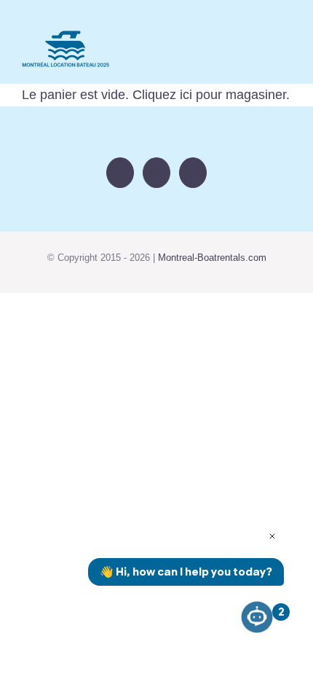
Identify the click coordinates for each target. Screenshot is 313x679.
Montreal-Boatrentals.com (212, 257)
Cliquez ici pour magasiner (209, 94)
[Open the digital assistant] (257, 617)
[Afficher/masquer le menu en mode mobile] (285, 53)
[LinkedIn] (193, 172)
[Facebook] (120, 172)
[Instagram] (156, 172)
